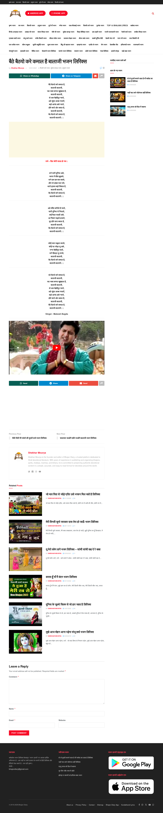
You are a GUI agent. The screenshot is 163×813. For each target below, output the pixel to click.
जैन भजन (104, 44)
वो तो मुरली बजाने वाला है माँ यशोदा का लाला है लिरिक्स (140, 79)
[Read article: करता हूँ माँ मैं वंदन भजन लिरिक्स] (25, 587)
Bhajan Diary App (112, 805)
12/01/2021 (33, 68)
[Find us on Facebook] (139, 804)
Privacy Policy (81, 805)
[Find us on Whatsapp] (153, 804)
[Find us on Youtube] (150, 804)
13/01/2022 (67, 608)
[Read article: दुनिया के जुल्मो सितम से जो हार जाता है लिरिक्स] (25, 614)
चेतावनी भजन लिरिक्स (49, 51)
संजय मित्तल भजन (43, 31)
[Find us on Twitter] (146, 804)
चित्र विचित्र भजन (83, 31)
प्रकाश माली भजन (15, 38)
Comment (14, 676)
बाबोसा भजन (134, 25)
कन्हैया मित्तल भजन (140, 31)
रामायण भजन (78, 51)
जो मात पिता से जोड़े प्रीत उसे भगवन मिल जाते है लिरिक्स (73, 494)
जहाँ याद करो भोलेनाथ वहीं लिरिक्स (139, 92)
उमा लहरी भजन (97, 31)
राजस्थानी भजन (138, 44)
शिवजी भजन (26, 2)
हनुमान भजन (34, 2)
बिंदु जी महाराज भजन (67, 44)
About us (69, 805)
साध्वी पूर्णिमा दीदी (97, 38)
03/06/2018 (67, 636)
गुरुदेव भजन (100, 25)
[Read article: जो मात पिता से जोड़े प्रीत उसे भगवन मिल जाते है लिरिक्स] (25, 504)
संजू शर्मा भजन (27, 38)
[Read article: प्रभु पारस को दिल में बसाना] (117, 110)
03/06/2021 (67, 553)
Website (62, 720)
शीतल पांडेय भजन (55, 38)
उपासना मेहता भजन (70, 38)
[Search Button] (153, 13)
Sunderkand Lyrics (128, 805)
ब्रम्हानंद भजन (81, 44)
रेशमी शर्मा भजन (126, 31)
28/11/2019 (67, 526)
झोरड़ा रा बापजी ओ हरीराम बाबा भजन (70, 775)
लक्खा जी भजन (30, 31)
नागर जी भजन (121, 38)
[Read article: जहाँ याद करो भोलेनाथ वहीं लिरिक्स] (117, 96)
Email (12, 720)
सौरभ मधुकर (26, 44)
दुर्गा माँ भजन (42, 2)
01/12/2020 (67, 498)
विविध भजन (35, 51)
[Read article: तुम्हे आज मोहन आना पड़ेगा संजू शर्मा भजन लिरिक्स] (25, 642)
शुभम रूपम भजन (52, 44)
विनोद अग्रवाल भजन (15, 31)
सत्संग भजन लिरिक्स (65, 51)
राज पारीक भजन (14, 44)
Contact (92, 805)
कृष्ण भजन (12, 2)
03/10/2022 (67, 581)
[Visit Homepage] (15, 13)
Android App (36, 13)
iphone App (59, 13)
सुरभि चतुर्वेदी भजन (39, 44)
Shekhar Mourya (17, 68)
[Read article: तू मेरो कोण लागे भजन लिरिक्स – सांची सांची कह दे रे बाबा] (25, 559)
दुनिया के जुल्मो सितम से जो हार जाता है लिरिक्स (68, 604)
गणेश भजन (50, 2)
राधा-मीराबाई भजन (74, 25)
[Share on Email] (95, 75)
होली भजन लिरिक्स (91, 51)
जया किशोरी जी (134, 38)
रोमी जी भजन (56, 31)
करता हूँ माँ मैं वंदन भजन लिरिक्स (61, 577)
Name (12, 708)
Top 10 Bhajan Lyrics (117, 25)
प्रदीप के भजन (93, 44)
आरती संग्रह (115, 51)
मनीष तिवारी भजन (41, 38)
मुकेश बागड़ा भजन (68, 31)
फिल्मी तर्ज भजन (59, 2)
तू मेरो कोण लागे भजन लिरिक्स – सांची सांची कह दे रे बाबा (73, 549)
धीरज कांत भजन (84, 38)
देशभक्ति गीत (114, 44)
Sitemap (100, 805)
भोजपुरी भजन (13, 51)
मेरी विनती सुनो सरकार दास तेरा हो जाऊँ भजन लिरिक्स (72, 522)
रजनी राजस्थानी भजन (112, 31)
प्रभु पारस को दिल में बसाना (136, 106)
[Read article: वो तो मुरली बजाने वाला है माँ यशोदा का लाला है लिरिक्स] (117, 82)
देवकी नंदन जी (110, 38)
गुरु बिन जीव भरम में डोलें (66, 770)
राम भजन (18, 2)
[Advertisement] (56, 139)
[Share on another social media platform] (101, 75)
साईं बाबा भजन (126, 51)
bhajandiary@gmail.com (18, 769)
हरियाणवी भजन (126, 44)
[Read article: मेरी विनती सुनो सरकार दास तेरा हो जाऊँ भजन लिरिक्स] (25, 531)
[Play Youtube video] (56, 348)
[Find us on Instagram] (142, 804)
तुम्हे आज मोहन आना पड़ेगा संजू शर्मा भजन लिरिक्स (70, 632)
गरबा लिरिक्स (104, 51)
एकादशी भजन (24, 51)
